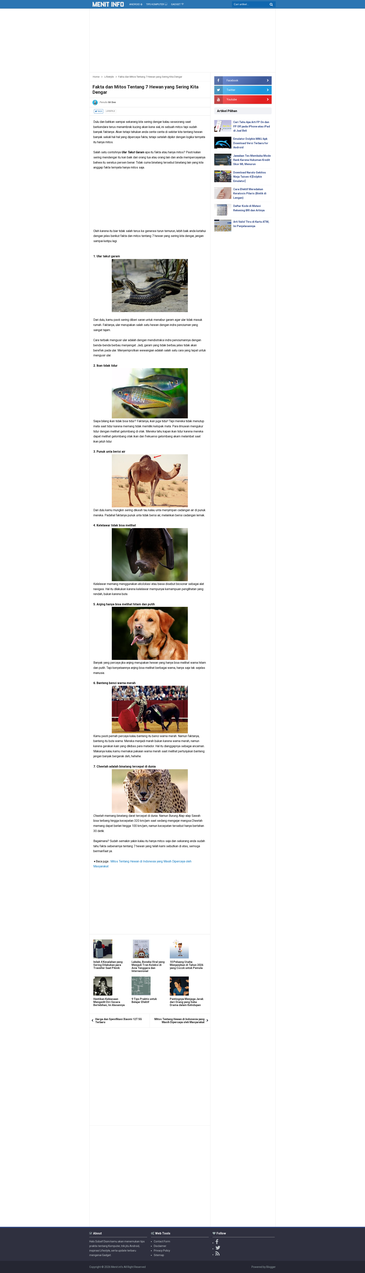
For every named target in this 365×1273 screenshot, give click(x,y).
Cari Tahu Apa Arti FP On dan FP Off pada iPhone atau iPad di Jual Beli (251, 126)
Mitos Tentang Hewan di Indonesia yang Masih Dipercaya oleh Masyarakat (179, 1021)
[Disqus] (150, 1075)
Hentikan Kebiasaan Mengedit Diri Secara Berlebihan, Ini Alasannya (109, 1002)
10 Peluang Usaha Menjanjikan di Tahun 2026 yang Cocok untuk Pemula (186, 964)
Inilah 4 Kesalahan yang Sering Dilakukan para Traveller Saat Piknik (108, 964)
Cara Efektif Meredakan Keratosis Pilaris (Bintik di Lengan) (249, 193)
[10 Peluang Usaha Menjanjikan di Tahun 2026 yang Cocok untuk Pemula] (188, 948)
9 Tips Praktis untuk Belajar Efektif (144, 1000)
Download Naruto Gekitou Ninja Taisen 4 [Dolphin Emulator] (249, 177)
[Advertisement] (182, 41)
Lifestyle (110, 111)
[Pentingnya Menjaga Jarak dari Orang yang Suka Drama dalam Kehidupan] (188, 986)
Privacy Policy (162, 1250)
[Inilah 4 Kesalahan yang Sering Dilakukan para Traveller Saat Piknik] (111, 948)
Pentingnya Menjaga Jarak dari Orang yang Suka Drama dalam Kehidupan (186, 1002)
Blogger (271, 1266)
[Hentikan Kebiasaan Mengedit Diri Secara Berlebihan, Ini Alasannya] (111, 986)
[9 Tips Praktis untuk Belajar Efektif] (150, 986)
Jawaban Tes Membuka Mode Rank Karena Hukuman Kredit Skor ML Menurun (252, 160)
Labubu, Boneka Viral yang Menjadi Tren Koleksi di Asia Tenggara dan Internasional (148, 966)
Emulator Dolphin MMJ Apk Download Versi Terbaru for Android (250, 143)
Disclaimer (160, 1246)
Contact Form (162, 1241)
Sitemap (159, 1255)
